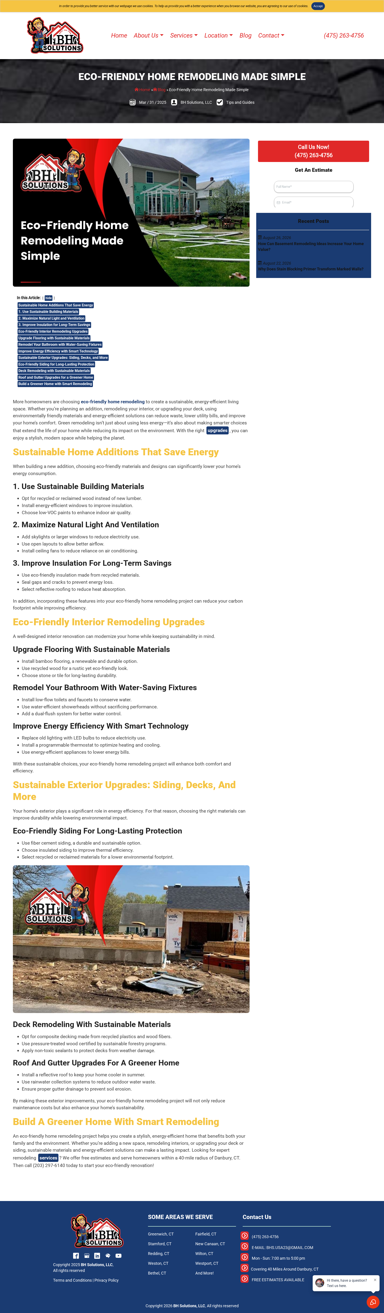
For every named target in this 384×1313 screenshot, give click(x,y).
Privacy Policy (106, 1280)
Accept (318, 6)
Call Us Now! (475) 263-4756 (314, 151)
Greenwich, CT (161, 1234)
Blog (162, 90)
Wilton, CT (204, 1253)
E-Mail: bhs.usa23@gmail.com (282, 1247)
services (48, 1158)
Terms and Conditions (72, 1280)
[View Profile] (76, 1256)
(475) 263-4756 (344, 35)
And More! (204, 1273)
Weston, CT (158, 1263)
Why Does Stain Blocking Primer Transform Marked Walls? (311, 269)
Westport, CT (206, 1263)
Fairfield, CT (205, 1234)
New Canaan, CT (210, 1244)
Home (144, 90)
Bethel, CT (157, 1273)
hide (49, 298)
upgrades (218, 430)
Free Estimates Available (278, 1280)
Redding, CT (158, 1253)
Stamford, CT (160, 1244)
